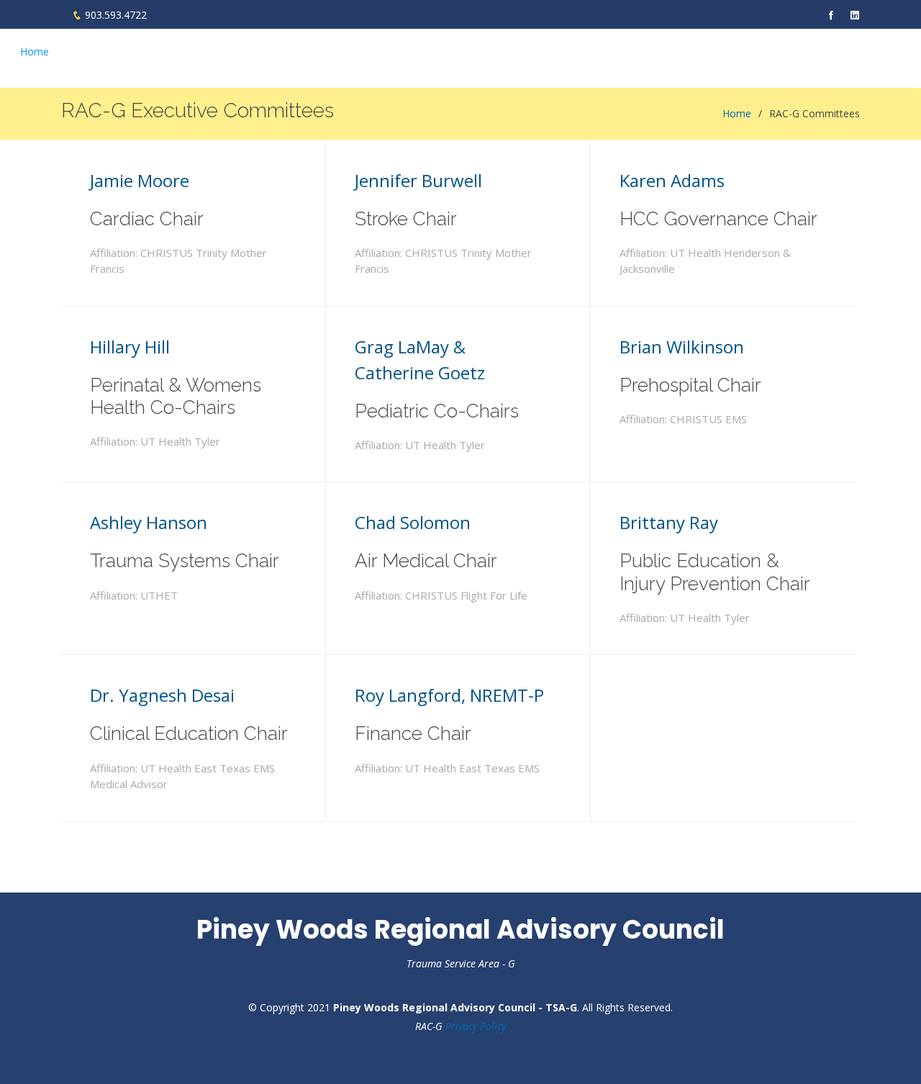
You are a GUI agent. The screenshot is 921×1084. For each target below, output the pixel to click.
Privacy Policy (475, 1026)
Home (34, 51)
